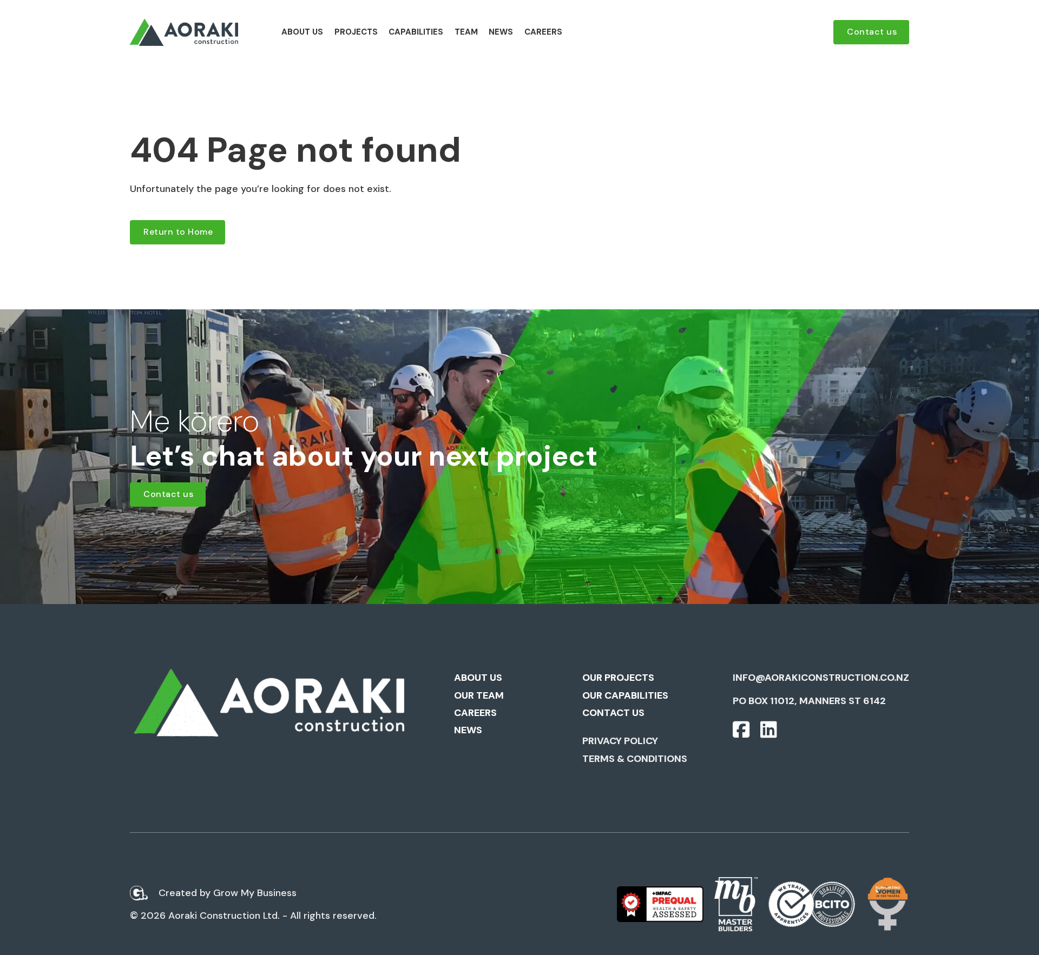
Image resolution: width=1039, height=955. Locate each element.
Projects (356, 31)
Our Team (479, 695)
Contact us (872, 31)
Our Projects (618, 677)
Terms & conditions (634, 758)
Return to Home (178, 231)
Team (466, 31)
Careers (543, 31)
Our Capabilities (625, 695)
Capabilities (416, 31)
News (501, 31)
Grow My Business (255, 892)
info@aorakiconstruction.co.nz (821, 677)
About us (302, 31)
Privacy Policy (620, 740)
